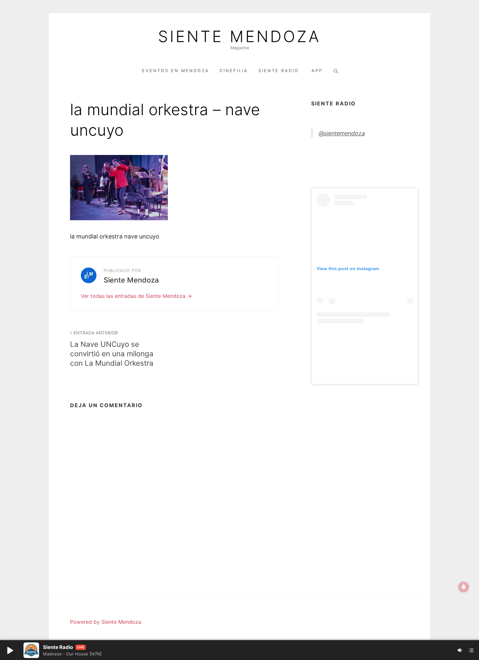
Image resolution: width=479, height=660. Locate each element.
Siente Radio (279, 70)
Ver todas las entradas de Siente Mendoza (134, 296)
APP (317, 70)
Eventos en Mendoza (175, 70)
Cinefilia (234, 70)
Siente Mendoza (239, 36)
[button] (10, 650)
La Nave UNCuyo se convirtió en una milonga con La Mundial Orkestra (111, 348)
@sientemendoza (342, 133)
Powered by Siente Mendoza (105, 622)
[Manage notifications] (463, 587)
